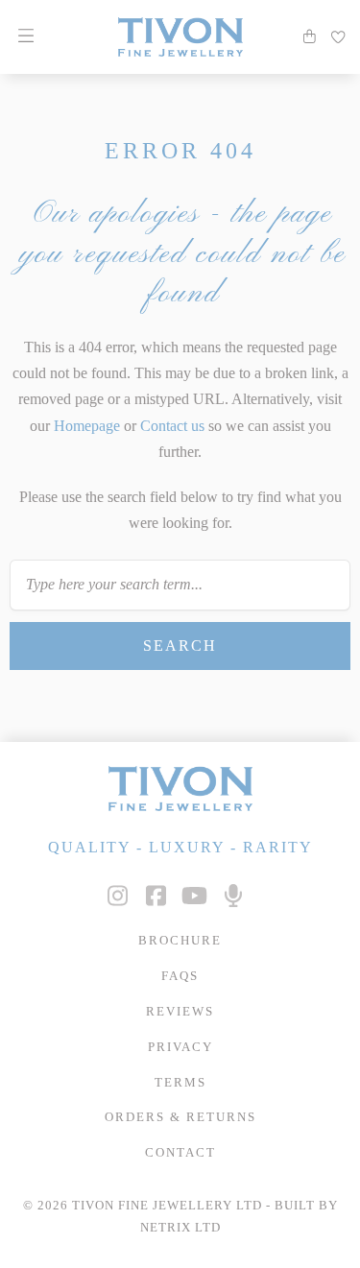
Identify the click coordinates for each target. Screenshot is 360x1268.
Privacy (180, 1047)
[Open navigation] (25, 36)
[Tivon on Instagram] (118, 896)
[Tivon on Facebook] (156, 896)
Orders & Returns (180, 1117)
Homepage (87, 426)
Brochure (180, 940)
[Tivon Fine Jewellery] (180, 788)
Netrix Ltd (180, 1227)
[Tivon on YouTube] (194, 896)
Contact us (172, 426)
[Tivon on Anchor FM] (233, 896)
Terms (180, 1082)
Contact (180, 1153)
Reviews (180, 1011)
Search (180, 645)
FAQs (180, 976)
